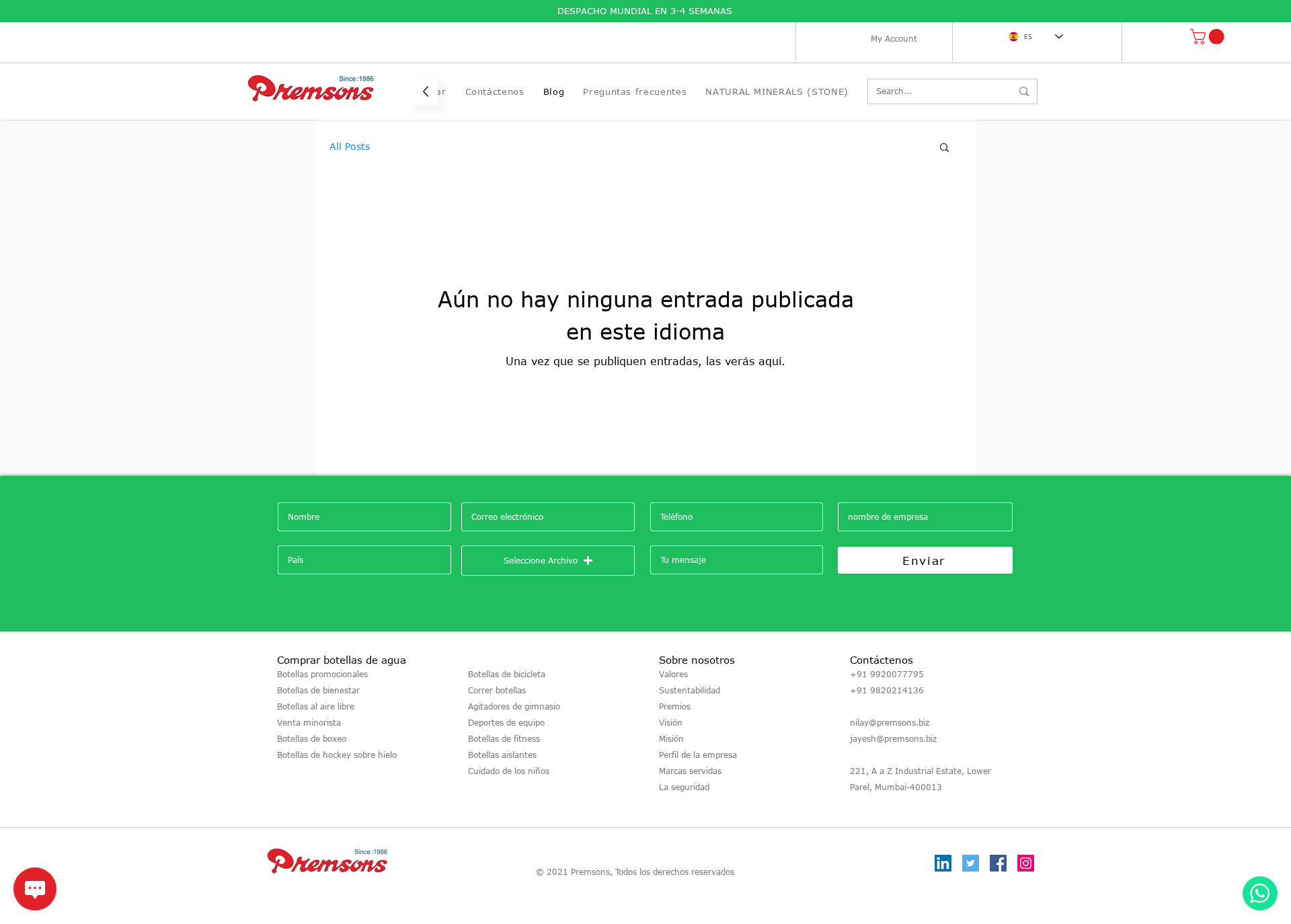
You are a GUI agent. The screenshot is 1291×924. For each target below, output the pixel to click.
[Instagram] (1025, 863)
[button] (1209, 36)
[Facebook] (998, 863)
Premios (675, 706)
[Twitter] (970, 863)
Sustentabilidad (689, 690)
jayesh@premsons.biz (893, 738)
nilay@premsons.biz (889, 722)
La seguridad (684, 787)
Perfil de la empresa (698, 754)
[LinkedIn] (943, 863)
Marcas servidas (690, 770)
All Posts (349, 146)
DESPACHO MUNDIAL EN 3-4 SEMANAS (646, 10)
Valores (673, 674)
